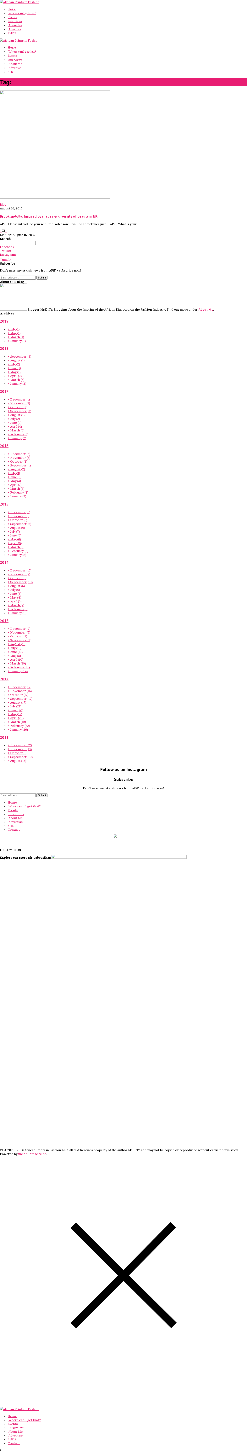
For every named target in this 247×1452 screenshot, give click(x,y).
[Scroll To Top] (1, 1450)
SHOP (12, 33)
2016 (4, 445)
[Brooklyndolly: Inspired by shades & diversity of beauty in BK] (55, 197)
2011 (4, 737)
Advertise (14, 29)
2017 (4, 391)
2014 (4, 562)
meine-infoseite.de (32, 1154)
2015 (4, 504)
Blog (3, 204)
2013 (4, 620)
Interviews (15, 21)
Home (12, 9)
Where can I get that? (22, 13)
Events (12, 17)
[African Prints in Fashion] (19, 2)
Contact (14, 829)
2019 (4, 321)
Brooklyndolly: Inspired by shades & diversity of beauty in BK (48, 216)
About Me (15, 25)
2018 (4, 348)
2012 (4, 679)
